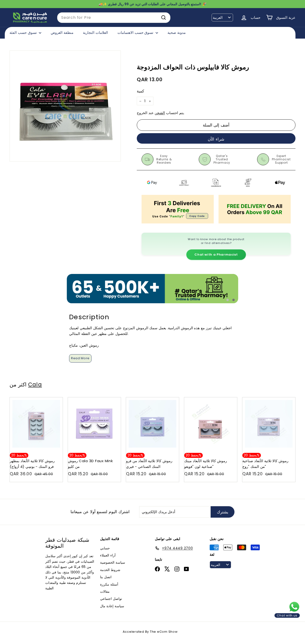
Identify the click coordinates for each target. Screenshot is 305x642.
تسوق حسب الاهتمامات (135, 32)
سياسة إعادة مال (112, 606)
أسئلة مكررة (109, 584)
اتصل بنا (106, 577)
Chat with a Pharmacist (216, 254)
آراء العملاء (108, 555)
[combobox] (113, 17)
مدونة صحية (177, 32)
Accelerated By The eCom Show (150, 631)
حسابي (105, 548)
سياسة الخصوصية (112, 562)
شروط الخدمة (110, 569)
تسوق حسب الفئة (24, 32)
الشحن (160, 113)
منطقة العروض (62, 32)
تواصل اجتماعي (111, 598)
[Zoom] (65, 106)
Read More (80, 358)
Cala (35, 384)
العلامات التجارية (95, 32)
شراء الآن (216, 139)
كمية (140, 91)
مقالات (105, 591)
